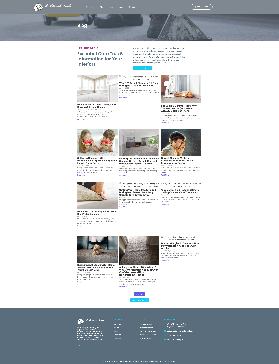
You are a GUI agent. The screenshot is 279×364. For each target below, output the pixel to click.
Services (89, 7)
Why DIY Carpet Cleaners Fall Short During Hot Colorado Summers (139, 84)
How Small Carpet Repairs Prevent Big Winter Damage (96, 212)
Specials (120, 7)
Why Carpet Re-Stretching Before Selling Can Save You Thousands (180, 191)
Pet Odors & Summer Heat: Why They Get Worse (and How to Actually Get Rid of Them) (179, 108)
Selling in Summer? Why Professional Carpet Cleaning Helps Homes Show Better (97, 160)
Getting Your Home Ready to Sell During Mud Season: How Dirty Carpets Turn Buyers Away (137, 192)
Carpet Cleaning (146, 324)
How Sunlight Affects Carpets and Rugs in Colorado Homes (96, 105)
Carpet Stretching (146, 328)
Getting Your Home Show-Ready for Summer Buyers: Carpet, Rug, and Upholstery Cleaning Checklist (139, 161)
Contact (132, 7)
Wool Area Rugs (145, 338)
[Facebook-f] (79, 345)
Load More (139, 294)
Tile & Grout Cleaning (148, 331)
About (102, 7)
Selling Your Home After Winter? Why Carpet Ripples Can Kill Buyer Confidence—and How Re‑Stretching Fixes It (138, 271)
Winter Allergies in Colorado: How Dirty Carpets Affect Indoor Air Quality (180, 246)
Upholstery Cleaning (147, 335)
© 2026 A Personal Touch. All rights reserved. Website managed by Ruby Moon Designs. (139, 361)
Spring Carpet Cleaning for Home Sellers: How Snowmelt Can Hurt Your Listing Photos (96, 267)
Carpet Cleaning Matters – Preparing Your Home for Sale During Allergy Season (177, 160)
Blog (111, 7)
